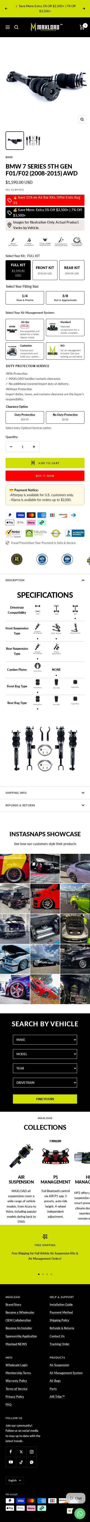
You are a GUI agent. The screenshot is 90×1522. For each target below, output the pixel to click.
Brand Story (13, 1304)
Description (15, 580)
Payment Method (61, 1312)
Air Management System (66, 1373)
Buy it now (45, 475)
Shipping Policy (59, 1320)
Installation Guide (61, 1304)
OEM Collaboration (18, 1320)
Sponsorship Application (21, 1336)
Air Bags (55, 1381)
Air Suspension (59, 1365)
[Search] (16, 27)
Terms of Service (16, 1389)
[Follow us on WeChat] (31, 1462)
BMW (9, 157)
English (13, 1480)
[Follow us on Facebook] (11, 1452)
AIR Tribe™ (57, 1396)
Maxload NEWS (16, 1344)
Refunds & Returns (20, 805)
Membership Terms (18, 1373)
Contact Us (57, 1336)
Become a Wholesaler (20, 1312)
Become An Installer (19, 1328)
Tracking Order (59, 1344)
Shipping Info (16, 792)
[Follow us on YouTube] (11, 1462)
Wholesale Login (16, 1365)
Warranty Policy (16, 1381)
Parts (53, 1389)
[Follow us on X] (21, 1452)
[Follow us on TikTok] (21, 1462)
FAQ (8, 1404)
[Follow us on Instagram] (31, 1452)
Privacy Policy (15, 1396)
